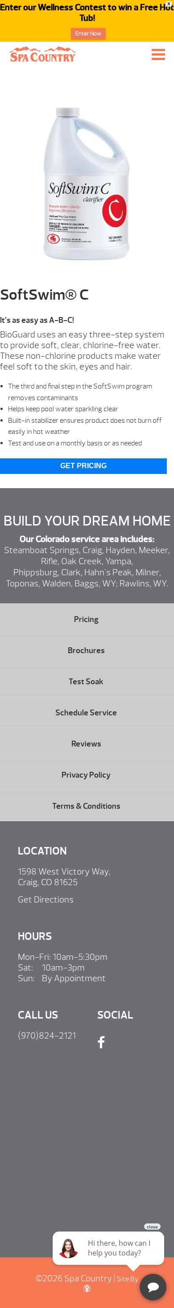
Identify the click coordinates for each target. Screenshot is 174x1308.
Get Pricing (83, 465)
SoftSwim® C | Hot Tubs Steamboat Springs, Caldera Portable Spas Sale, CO (43, 54)
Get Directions (46, 899)
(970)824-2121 (47, 1035)
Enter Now (88, 33)
